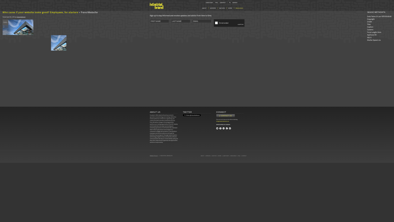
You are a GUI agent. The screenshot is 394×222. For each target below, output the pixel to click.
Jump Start (209, 2)
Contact (223, 2)
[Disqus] (50, 77)
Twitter (217, 128)
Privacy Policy (154, 155)
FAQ (216, 2)
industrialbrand (21, 17)
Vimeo (230, 128)
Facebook (220, 128)
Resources (239, 8)
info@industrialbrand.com (222, 121)
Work (230, 8)
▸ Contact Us (225, 116)
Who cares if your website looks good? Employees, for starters (40, 12)
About (204, 8)
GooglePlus (227, 128)
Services (213, 8)
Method (222, 8)
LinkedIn (224, 128)
